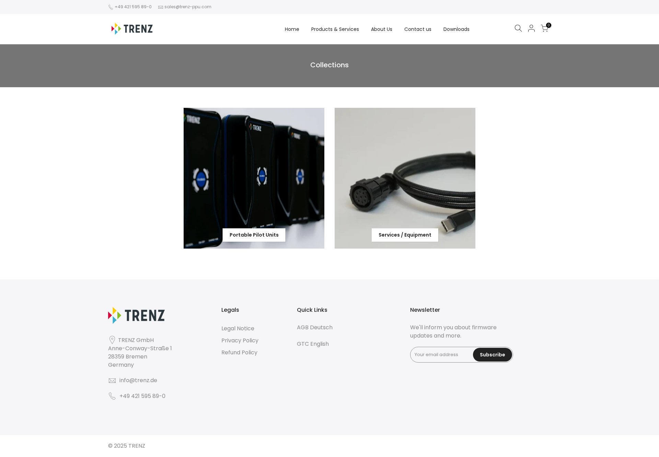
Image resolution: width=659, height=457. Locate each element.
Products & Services (335, 29)
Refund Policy (239, 352)
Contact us (417, 29)
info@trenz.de (138, 380)
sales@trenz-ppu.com (187, 7)
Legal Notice (237, 328)
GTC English (313, 344)
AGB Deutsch (315, 327)
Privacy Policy (239, 340)
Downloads (456, 29)
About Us (381, 29)
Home (292, 29)
